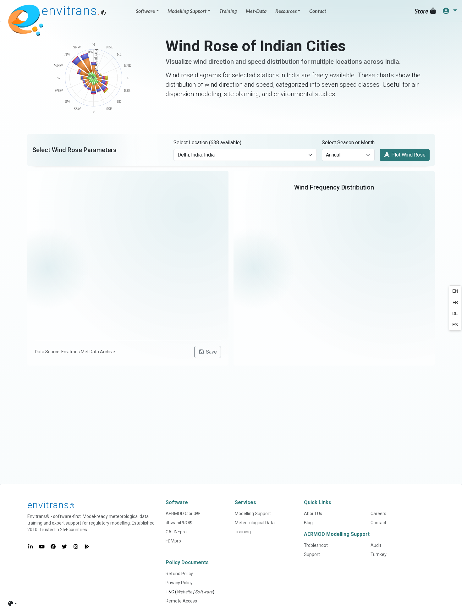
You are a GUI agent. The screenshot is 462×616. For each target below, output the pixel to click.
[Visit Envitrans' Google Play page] (87, 547)
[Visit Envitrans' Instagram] (76, 547)
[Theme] (12, 603)
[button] (449, 11)
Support (312, 554)
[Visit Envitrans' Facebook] (53, 547)
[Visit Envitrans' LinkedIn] (30, 547)
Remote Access (181, 600)
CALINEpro (176, 531)
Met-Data (256, 11)
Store (422, 11)
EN (455, 291)
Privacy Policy (179, 582)
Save (211, 352)
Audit (376, 545)
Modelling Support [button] (187, 11)
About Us (313, 513)
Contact (317, 11)
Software (204, 591)
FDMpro (173, 540)
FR (455, 302)
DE (455, 313)
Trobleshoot (316, 545)
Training (228, 11)
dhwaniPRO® (179, 522)
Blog (308, 522)
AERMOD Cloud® (183, 513)
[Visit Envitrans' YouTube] (42, 547)
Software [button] (145, 11)
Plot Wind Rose (408, 155)
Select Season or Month (348, 143)
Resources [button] (286, 11)
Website (184, 591)
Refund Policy (179, 573)
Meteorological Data (255, 522)
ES (455, 324)
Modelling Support (253, 513)
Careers (378, 513)
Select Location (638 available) (207, 143)
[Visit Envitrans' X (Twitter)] (64, 547)
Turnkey (379, 554)
